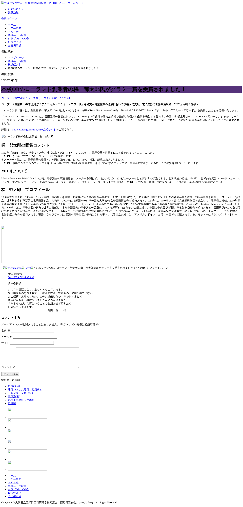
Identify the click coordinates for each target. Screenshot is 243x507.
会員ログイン (9, 18)
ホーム (12, 24)
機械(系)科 (14, 64)
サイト (5, 342)
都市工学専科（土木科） (22, 399)
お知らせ (13, 31)
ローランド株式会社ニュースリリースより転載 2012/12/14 (36, 98)
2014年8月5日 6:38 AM (21, 277)
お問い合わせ (16, 9)
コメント (8, 367)
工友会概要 (14, 28)
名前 (5, 330)
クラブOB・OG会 (18, 38)
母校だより (14, 42)
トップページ (16, 57)
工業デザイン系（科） (21, 393)
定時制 (12, 403)
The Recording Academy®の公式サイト (34, 129)
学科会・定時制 (17, 35)
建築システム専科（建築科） (25, 389)
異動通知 (13, 12)
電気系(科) (14, 396)
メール (7, 336)
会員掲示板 (14, 45)
